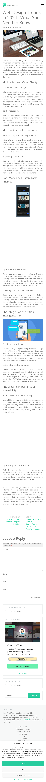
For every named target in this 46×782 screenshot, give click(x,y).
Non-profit (9, 101)
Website (5, 589)
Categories (7, 36)
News (7, 97)
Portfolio (8, 117)
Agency (8, 44)
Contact (23, 736)
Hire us (6, 162)
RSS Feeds (23, 739)
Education (9, 73)
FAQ (4, 166)
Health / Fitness (11, 77)
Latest (7, 146)
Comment (7, 549)
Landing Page (10, 85)
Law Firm (8, 89)
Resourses (9, 154)
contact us (26, 720)
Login (25, 40)
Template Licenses (23, 729)
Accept (23, 763)
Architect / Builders (12, 48)
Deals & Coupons (10, 170)
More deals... (23, 673)
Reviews (8, 158)
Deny (23, 769)
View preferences (23, 775)
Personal (8, 109)
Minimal (8, 93)
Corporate (9, 64)
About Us (23, 727)
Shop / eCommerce (12, 134)
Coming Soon (10, 60)
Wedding (8, 138)
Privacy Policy (28, 779)
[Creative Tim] (22, 632)
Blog (5, 142)
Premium (8, 40)
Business (8, 52)
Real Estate (9, 121)
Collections (9, 150)
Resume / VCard (11, 130)
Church (8, 56)
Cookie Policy (18, 779)
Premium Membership (32, 36)
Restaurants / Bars (12, 126)
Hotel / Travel (10, 81)
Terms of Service (23, 731)
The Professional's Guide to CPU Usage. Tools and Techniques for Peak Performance (33, 523)
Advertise (23, 734)
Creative (8, 68)
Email (5, 582)
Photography (10, 113)
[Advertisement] (23, 242)
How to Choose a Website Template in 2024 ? (13, 520)
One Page (9, 105)
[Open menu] (42, 5)
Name (5, 574)
